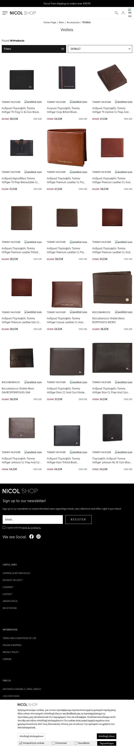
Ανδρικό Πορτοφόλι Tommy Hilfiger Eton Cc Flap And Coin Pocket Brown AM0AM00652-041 (111, 392)
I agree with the (23, 527)
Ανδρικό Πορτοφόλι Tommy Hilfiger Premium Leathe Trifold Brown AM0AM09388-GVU (20, 252)
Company (8, 587)
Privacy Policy (11, 652)
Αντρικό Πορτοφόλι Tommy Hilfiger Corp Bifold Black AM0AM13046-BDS (63, 112)
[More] (22, 78)
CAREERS (7, 659)
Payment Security (13, 580)
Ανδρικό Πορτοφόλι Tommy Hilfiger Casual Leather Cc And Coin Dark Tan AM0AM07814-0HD (67, 322)
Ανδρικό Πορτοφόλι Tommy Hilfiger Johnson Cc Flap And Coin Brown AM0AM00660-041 (22, 462)
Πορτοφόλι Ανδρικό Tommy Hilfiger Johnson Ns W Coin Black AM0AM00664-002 (111, 462)
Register (78, 519)
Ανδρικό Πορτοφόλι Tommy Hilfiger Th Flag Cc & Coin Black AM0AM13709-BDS (20, 112)
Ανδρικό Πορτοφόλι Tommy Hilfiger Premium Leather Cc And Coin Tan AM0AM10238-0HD (111, 182)
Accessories (73, 22)
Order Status (10, 601)
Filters (7, 49)
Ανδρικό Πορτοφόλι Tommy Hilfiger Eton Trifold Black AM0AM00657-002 (63, 462)
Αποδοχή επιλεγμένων (31, 736)
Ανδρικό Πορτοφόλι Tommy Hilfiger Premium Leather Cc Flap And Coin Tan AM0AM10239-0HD (66, 182)
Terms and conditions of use (19, 638)
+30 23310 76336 (11, 696)
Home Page (49, 22)
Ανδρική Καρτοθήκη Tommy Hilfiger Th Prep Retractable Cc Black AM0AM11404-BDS (20, 182)
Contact (7, 594)
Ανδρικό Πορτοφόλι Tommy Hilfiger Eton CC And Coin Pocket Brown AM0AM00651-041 (66, 392)
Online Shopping (12, 645)
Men (61, 22)
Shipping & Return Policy (17, 573)
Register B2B (10, 608)
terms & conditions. (31, 527)
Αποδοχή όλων (107, 736)
